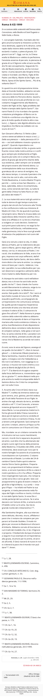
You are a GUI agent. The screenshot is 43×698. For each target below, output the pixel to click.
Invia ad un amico (33, 665)
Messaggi (13, 20)
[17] (7, 547)
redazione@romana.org (19, 690)
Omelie (5, 20)
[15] (36, 407)
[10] (23, 350)
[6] (20, 194)
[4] (14, 128)
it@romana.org (10, 692)
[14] (14, 404)
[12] (15, 376)
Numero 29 (6, 18)
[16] (33, 507)
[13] (9, 392)
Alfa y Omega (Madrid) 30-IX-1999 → (31, 676)
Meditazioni (29, 18)
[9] (18, 313)
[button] (4, 10)
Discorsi (30, 20)
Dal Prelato (18, 18)
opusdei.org (14, 688)
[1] (15, 54)
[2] (15, 83)
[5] (8, 145)
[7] (14, 284)
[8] (28, 292)
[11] (7, 370)
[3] (33, 108)
